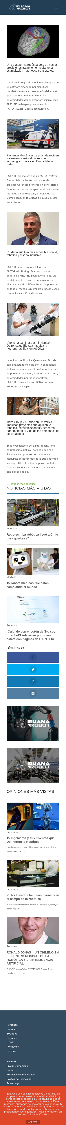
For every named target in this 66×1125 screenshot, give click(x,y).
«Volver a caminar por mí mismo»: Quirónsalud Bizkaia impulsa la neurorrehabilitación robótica (29, 345)
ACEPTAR (33, 1122)
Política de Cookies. (37, 1114)
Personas (12, 1024)
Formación (13, 1046)
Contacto (12, 1070)
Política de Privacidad (19, 1078)
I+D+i (10, 1042)
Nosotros (12, 1061)
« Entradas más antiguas (21, 483)
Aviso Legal (13, 1083)
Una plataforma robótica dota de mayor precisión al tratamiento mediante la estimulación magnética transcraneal (32, 67)
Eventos (11, 1051)
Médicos (35, 74)
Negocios (12, 1037)
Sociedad (12, 1033)
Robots (11, 1029)
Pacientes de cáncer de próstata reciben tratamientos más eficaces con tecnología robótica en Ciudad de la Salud (33, 160)
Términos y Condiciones (21, 1074)
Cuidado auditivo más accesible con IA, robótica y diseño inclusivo (32, 254)
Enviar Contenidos (17, 1065)
